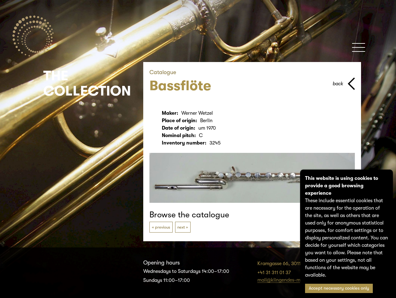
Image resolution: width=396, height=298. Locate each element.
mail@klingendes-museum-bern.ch (295, 280)
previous (162, 227)
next (181, 227)
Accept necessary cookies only (339, 288)
